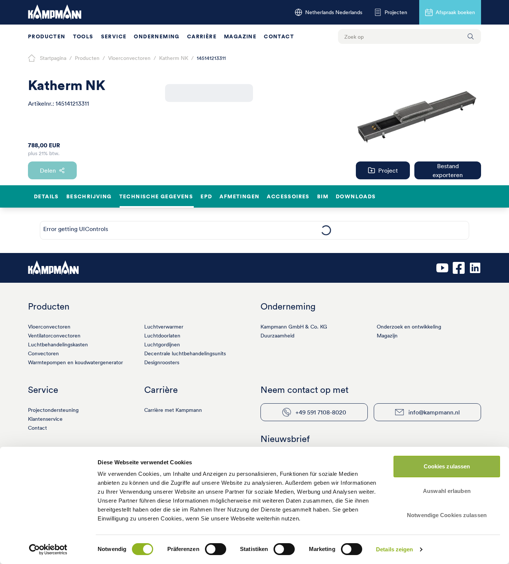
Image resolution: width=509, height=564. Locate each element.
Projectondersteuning (53, 410)
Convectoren (43, 353)
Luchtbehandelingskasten (58, 344)
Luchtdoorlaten (162, 335)
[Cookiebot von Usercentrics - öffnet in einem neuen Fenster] (48, 549)
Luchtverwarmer (163, 326)
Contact (279, 36)
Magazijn (387, 335)
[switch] (215, 549)
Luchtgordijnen (162, 344)
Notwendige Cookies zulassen (447, 515)
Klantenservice (45, 419)
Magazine (240, 36)
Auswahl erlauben (447, 491)
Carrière (201, 36)
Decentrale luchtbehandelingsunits (185, 353)
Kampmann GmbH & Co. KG (293, 326)
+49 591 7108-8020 (320, 412)
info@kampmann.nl (434, 412)
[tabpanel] (326, 230)
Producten (47, 36)
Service (114, 36)
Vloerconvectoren (49, 326)
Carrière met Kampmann (173, 410)
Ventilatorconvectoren (54, 335)
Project (388, 170)
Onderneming (156, 36)
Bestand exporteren (448, 170)
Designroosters (161, 362)
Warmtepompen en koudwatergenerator (75, 362)
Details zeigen (394, 549)
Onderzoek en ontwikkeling (409, 326)
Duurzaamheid (277, 335)
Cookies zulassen (447, 466)
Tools (83, 36)
